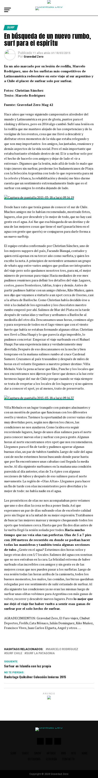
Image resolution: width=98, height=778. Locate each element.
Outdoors (34, 759)
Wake (85, 753)
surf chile (14, 653)
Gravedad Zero (34, 56)
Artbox (51, 753)
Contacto (68, 759)
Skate (25, 753)
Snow (37, 753)
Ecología (51, 759)
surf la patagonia (40, 653)
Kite (73, 753)
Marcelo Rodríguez (62, 649)
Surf (13, 753)
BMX (63, 753)
